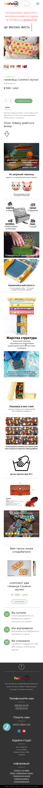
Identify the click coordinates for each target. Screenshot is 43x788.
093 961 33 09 (21, 708)
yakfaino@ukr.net (21, 724)
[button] (10, 100)
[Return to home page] (17, 3)
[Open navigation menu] (37, 3)
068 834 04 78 (21, 705)
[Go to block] (21, 667)
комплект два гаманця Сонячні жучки (19, 586)
